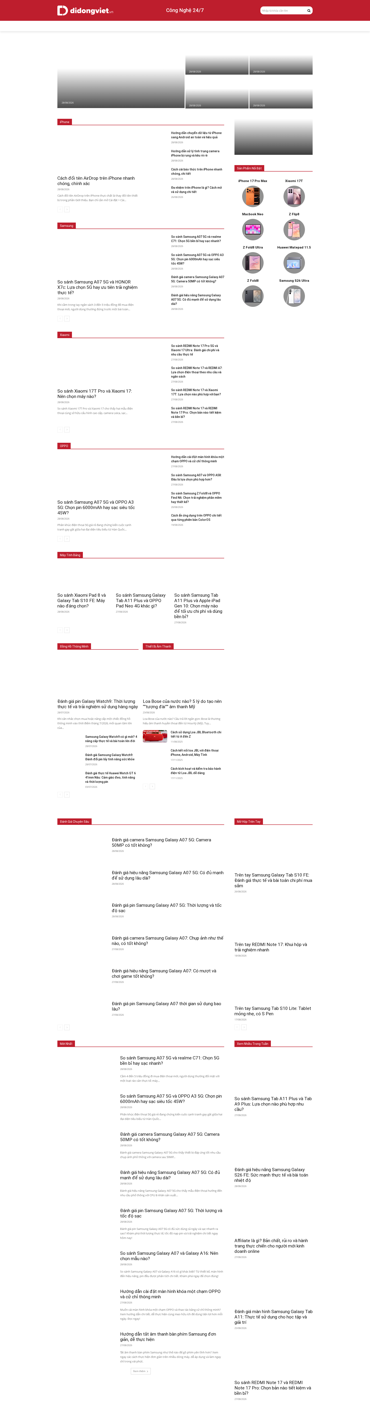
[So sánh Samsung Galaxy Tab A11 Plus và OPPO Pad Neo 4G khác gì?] (141, 577)
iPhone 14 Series (188, 122)
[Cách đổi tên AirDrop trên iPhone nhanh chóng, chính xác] (281, 58)
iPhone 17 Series (107, 122)
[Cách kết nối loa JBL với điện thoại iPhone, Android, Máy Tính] (155, 754)
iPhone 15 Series (161, 122)
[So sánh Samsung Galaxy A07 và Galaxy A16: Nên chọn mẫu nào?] (86, 1263)
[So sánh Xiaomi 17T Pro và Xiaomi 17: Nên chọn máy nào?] (217, 58)
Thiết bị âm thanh (171, 821)
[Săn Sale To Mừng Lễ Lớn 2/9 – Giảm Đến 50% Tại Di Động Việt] (273, 137)
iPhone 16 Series (134, 122)
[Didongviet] (85, 10)
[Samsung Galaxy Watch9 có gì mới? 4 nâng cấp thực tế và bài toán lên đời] (69, 741)
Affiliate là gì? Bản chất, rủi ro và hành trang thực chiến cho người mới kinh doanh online (271, 1246)
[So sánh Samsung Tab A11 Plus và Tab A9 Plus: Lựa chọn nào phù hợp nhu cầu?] (273, 1073)
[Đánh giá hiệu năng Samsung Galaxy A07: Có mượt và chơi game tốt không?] (82, 974)
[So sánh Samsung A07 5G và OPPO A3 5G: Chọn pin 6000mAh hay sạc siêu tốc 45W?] (155, 259)
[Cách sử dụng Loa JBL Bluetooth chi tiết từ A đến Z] (155, 736)
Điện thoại (107, 821)
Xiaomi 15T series (118, 335)
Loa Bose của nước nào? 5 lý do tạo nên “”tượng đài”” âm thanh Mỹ (182, 704)
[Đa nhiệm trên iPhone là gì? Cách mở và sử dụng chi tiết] (155, 191)
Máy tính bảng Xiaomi (177, 548)
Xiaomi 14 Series (145, 335)
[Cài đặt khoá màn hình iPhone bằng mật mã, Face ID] (217, 91)
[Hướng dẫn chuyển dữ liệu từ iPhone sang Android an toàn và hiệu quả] (281, 91)
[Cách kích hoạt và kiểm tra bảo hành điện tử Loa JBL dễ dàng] (155, 773)
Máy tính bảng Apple (108, 548)
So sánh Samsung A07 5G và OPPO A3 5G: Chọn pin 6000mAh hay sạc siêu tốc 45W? (197, 259)
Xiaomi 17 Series (89, 335)
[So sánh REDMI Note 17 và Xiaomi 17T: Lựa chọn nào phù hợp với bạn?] (155, 394)
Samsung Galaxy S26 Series (96, 219)
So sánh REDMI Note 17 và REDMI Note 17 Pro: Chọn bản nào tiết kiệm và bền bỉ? (196, 413)
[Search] (309, 10)
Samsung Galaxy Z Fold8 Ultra (176, 219)
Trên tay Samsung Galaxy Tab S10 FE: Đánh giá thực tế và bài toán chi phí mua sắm (273, 880)
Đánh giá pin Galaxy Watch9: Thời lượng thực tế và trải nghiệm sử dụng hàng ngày (97, 704)
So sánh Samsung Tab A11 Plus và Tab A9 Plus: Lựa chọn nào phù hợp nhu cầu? (273, 1104)
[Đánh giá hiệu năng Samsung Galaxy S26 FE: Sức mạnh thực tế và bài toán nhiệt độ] (273, 1144)
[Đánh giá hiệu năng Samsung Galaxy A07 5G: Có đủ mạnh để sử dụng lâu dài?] (155, 299)
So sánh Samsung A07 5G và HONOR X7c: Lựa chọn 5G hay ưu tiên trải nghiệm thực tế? (97, 287)
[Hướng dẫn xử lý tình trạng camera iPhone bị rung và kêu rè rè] (155, 155)
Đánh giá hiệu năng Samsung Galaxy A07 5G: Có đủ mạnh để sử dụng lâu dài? (196, 300)
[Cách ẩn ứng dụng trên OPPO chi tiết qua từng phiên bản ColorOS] (155, 519)
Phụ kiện (193, 821)
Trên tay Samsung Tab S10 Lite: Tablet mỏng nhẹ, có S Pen (272, 1011)
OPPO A (193, 446)
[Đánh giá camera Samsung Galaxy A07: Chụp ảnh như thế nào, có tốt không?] (82, 941)
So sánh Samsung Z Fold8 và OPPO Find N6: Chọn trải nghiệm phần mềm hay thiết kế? (196, 498)
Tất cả (87, 122)
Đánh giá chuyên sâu (74, 821)
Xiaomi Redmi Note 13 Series (180, 335)
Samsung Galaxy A (212, 219)
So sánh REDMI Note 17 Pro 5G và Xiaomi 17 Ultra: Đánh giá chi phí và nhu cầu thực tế (195, 350)
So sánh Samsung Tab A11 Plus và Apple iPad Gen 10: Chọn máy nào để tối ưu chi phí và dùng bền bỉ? (198, 606)
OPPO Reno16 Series (170, 446)
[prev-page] (60, 209)
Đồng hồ (148, 821)
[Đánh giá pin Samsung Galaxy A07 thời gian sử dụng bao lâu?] (82, 1006)
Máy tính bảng (128, 821)
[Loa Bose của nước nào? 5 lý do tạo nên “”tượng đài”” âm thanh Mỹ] (183, 675)
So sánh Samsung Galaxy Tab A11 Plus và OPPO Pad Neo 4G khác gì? (141, 601)
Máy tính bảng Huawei (210, 548)
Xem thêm (139, 1371)
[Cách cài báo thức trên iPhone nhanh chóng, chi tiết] (155, 173)
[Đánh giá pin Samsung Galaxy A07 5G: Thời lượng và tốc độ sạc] (82, 908)
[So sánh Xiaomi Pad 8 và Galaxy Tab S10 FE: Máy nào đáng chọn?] (121, 75)
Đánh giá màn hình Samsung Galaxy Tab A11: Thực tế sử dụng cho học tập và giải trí (273, 1317)
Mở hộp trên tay (248, 821)
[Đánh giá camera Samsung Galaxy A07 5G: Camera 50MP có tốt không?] (155, 281)
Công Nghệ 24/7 (185, 10)
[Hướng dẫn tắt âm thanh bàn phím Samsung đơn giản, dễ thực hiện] (86, 1344)
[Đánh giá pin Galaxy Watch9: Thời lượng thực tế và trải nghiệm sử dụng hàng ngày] (98, 675)
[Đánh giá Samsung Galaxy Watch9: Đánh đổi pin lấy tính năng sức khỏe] (69, 759)
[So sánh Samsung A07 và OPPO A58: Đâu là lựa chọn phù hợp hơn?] (155, 479)
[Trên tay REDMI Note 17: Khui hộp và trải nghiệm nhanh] (273, 919)
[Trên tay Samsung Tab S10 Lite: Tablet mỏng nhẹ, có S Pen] (273, 983)
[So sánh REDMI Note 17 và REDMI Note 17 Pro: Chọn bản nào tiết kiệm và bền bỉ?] (155, 412)
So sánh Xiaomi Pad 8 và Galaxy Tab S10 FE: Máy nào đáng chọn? (81, 601)
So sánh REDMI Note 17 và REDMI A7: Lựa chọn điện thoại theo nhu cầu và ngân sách (196, 372)
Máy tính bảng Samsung (143, 548)
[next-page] (67, 209)
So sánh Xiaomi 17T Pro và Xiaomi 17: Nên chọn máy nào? (94, 394)
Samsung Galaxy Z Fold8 (135, 219)
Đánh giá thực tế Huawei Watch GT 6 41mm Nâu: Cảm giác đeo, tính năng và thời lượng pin (110, 777)
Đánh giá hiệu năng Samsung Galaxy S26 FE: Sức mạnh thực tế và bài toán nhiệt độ (271, 1175)
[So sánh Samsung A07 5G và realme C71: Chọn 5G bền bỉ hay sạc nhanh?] (155, 241)
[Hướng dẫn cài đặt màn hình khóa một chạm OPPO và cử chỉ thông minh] (155, 461)
